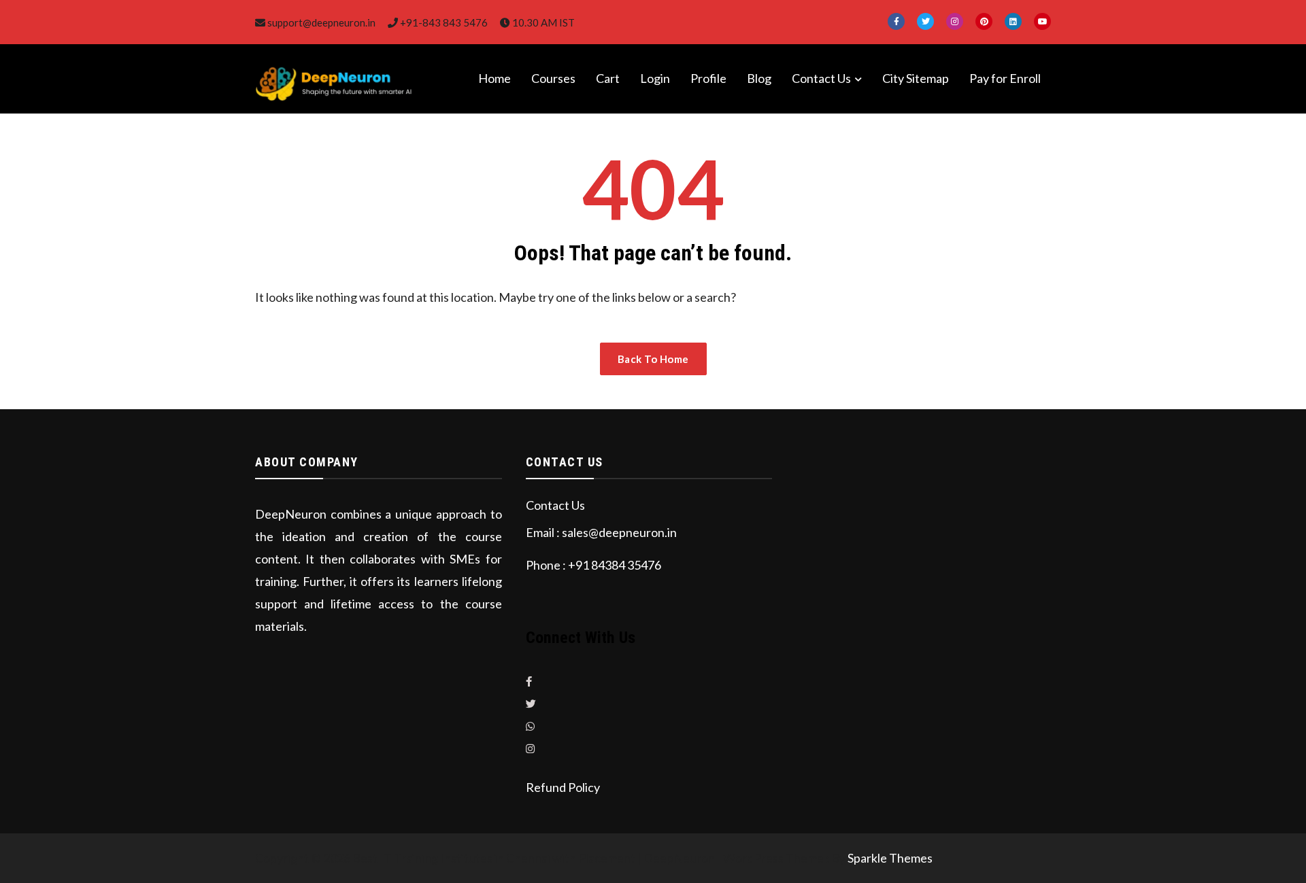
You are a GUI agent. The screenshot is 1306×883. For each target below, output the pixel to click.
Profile (708, 78)
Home (494, 78)
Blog (759, 78)
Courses (553, 78)
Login (655, 78)
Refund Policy (563, 787)
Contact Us (821, 78)
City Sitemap (915, 78)
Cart (608, 78)
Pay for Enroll (1005, 78)
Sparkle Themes (890, 857)
